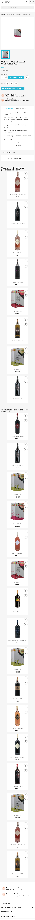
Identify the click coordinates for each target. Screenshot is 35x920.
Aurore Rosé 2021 (17, 553)
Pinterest (16, 83)
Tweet (11, 83)
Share (7, 83)
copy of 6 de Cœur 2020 (17, 786)
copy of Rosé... (17, 253)
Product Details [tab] (20, 109)
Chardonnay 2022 (17, 340)
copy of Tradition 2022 (17, 465)
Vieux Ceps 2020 (17, 699)
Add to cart (16, 77)
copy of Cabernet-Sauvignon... (17, 640)
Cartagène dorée (17, 728)
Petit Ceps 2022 (17, 611)
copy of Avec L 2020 (17, 282)
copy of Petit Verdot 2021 (17, 224)
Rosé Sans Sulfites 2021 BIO (17, 194)
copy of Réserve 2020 (17, 436)
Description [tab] (9, 109)
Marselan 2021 (17, 399)
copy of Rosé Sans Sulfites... (17, 757)
